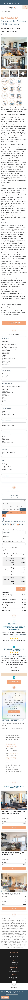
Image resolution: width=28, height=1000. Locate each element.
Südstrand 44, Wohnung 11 (11, 894)
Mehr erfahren (14, 708)
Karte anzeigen (14, 711)
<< (14, 647)
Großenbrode (14, 964)
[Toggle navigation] (5, 7)
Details (14, 827)
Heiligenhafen (14, 962)
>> (14, 677)
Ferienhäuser (14, 956)
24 (4, 512)
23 (24, 509)
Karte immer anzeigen (14, 715)
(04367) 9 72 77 (13, 753)
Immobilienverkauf (14, 979)
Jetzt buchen (14, 323)
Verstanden (5, 997)
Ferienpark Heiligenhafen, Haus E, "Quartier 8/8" (13, 853)
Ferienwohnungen (14, 955)
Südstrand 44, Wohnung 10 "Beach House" (14, 656)
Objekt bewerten (14, 682)
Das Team (14, 969)
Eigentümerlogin (14, 977)
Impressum (14, 987)
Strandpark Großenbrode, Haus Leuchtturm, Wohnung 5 (13, 812)
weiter (21, 589)
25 (7, 512)
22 (21, 509)
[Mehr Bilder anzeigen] (23, 73)
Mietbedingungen (14, 971)
